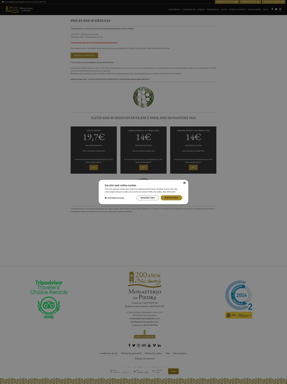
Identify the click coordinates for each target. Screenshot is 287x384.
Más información (169, 191)
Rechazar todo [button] (148, 198)
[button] (114, 198)
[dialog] (143, 192)
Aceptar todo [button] (171, 198)
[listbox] (184, 183)
